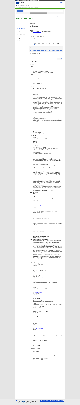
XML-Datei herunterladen (22, 26)
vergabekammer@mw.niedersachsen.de (40, 313)
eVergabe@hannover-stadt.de (39, 328)
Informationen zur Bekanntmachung (19, 47)
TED (16, 16)
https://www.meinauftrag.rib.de (38, 205)
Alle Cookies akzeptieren (44, 400)
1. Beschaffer (19, 38)
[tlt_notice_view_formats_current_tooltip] (61, 58)
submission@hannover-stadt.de (37, 32)
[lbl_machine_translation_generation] (40, 53)
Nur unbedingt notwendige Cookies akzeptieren (57, 400)
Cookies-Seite (22, 401)
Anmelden (57, 2)
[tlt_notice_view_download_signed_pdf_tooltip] (34, 44)
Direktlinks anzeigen (22, 28)
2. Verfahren (19, 40)
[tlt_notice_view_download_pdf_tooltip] (30, 50)
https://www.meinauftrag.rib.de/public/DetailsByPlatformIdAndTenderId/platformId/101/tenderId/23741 (47, 201)
